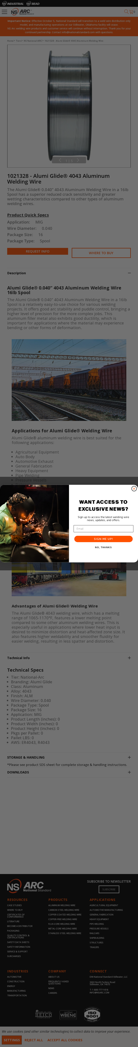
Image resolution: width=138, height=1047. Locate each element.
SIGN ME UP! (103, 538)
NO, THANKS (103, 547)
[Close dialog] (134, 488)
